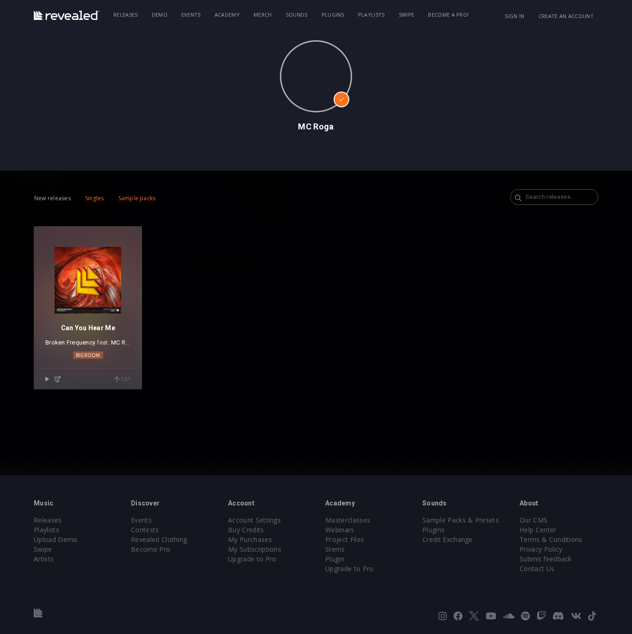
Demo (159, 14)
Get (125, 379)
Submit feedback (546, 558)
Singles (94, 198)
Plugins (333, 14)
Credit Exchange (447, 539)
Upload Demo (56, 539)
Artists (44, 558)
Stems (335, 549)
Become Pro (150, 549)
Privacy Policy (541, 549)
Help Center (538, 529)
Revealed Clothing (159, 539)
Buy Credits (246, 529)
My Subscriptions (254, 549)
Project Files (344, 539)
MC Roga (123, 342)
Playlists (371, 14)
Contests (145, 529)
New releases (52, 198)
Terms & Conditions (551, 539)
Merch (263, 14)
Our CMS (533, 520)
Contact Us (537, 568)
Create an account (566, 15)
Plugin (334, 558)
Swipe (407, 14)
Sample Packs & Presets (460, 520)
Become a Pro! (448, 14)
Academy (227, 14)
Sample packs (137, 198)
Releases (125, 14)
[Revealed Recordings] (66, 15)
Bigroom (88, 355)
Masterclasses (347, 520)
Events (191, 14)
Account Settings (254, 520)
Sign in (514, 15)
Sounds (297, 14)
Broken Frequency (70, 342)
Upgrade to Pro (252, 558)
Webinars (339, 529)
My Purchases (250, 539)
